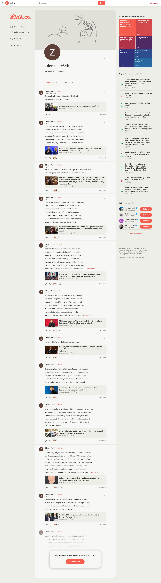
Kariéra (121, 248)
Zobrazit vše (91, 268)
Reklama (141, 252)
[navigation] (2, 3)
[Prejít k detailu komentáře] (46, 115)
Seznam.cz (154, 3)
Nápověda (129, 248)
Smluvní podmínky (125, 254)
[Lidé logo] (20, 18)
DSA (133, 254)
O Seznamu (122, 252)
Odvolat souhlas (141, 250)
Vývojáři (139, 254)
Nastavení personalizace (127, 250)
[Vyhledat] (101, 3)
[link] (75, 103)
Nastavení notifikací (140, 248)
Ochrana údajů (132, 252)
